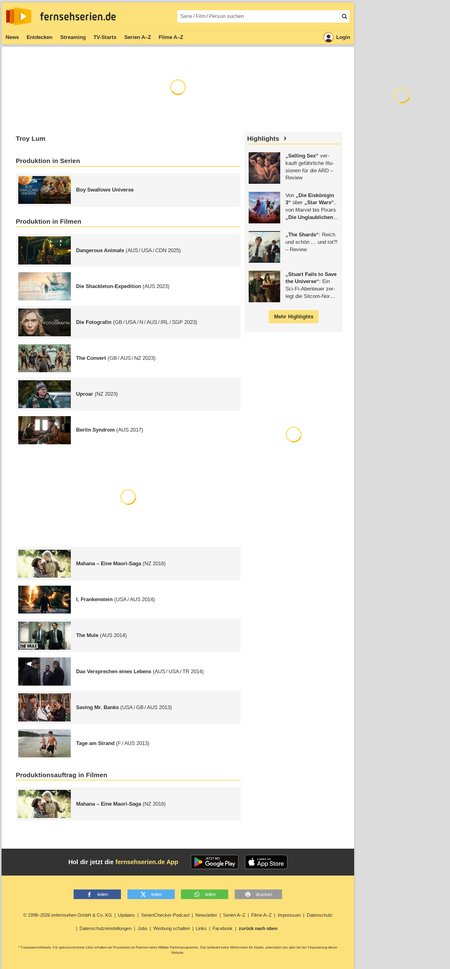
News (12, 37)
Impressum (289, 915)
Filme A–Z (171, 37)
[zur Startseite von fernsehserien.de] (18, 16)
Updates (126, 915)
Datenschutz (319, 915)
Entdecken (39, 37)
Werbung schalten (171, 928)
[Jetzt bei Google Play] (215, 862)
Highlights (263, 138)
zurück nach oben (258, 928)
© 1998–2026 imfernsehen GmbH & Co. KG (67, 915)
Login (343, 37)
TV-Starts (104, 37)
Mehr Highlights (293, 317)
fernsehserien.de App (146, 862)
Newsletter (206, 915)
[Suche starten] (344, 16)
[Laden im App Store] (266, 862)
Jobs (143, 928)
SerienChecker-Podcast (165, 915)
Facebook (222, 928)
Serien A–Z (137, 37)
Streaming (73, 37)
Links (201, 928)
